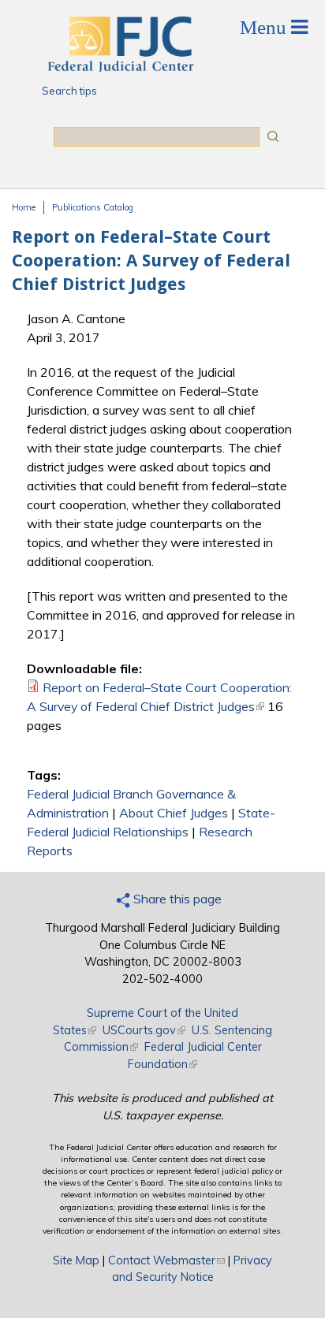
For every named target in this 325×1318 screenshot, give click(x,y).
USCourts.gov (144, 1030)
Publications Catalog (92, 207)
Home (23, 207)
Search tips (69, 90)
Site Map (76, 1260)
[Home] (120, 67)
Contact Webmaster (166, 1260)
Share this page (176, 899)
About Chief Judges (173, 813)
